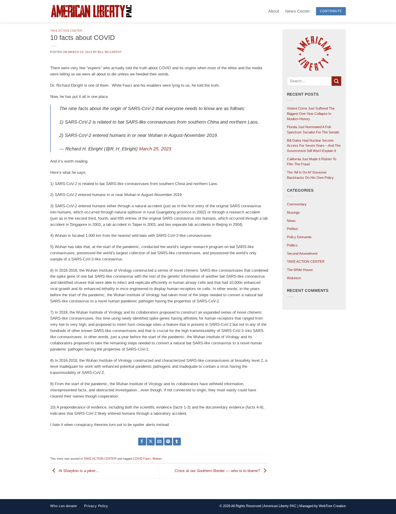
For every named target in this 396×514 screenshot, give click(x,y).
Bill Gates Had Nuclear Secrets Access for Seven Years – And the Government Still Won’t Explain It (314, 145)
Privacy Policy (96, 506)
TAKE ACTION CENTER (66, 30)
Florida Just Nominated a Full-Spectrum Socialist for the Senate (313, 129)
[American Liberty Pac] (91, 11)
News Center (297, 11)
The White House (300, 270)
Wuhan (157, 458)
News (291, 221)
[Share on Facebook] (142, 442)
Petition (292, 229)
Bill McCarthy (110, 51)
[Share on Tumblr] (177, 442)
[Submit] (336, 81)
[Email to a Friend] (160, 442)
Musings (293, 212)
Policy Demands (299, 237)
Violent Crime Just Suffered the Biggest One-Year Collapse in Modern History (311, 113)
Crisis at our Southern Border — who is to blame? (218, 471)
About (273, 11)
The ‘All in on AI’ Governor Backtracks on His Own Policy (310, 175)
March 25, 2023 (155, 148)
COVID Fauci (142, 458)
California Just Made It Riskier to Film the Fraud (311, 161)
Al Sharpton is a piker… (78, 471)
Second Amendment (302, 253)
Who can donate (63, 506)
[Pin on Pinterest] (168, 442)
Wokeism (294, 278)
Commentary (297, 204)
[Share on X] (151, 442)
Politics (292, 245)
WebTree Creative (332, 506)
